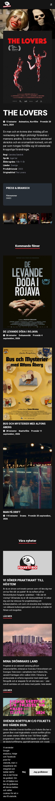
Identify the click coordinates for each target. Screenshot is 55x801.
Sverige (14, 165)
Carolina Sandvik (16, 154)
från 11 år (20, 162)
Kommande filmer (27, 246)
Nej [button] (24, 772)
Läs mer (7, 616)
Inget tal (13, 158)
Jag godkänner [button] (40, 772)
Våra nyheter (27, 541)
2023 (20, 169)
